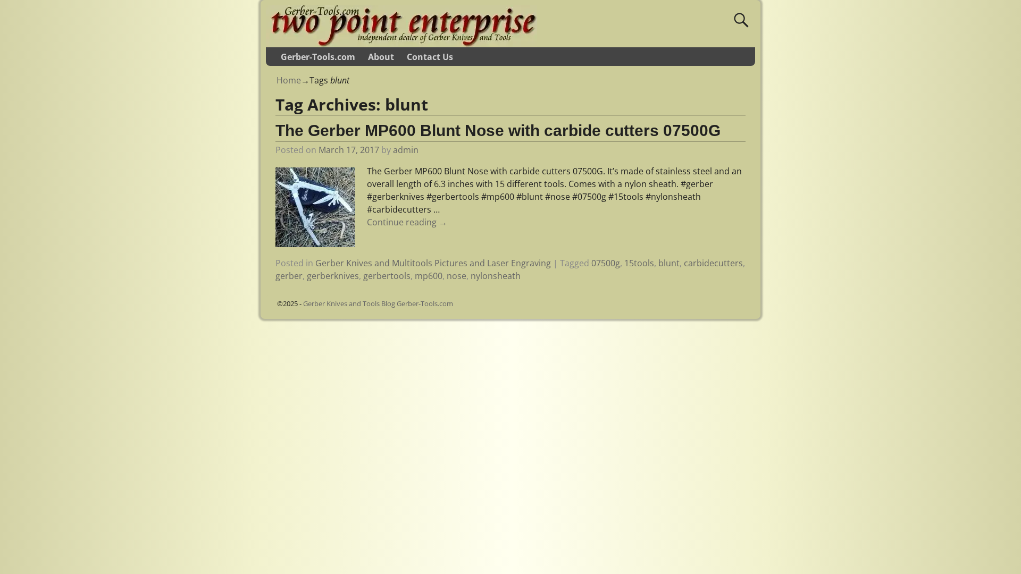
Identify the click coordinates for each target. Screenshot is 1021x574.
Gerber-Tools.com (318, 57)
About (381, 57)
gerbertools (387, 276)
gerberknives (333, 276)
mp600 (428, 276)
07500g (605, 263)
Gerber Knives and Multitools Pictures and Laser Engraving (433, 263)
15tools (639, 263)
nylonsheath (496, 276)
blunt (669, 263)
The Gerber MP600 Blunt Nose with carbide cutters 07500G (498, 130)
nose (456, 276)
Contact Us (430, 57)
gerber (289, 276)
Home (289, 80)
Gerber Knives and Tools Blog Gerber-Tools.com (378, 303)
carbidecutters (713, 263)
